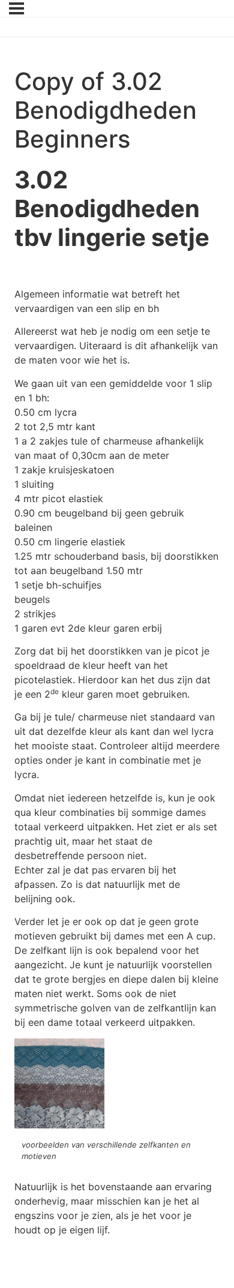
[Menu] (16, 8)
